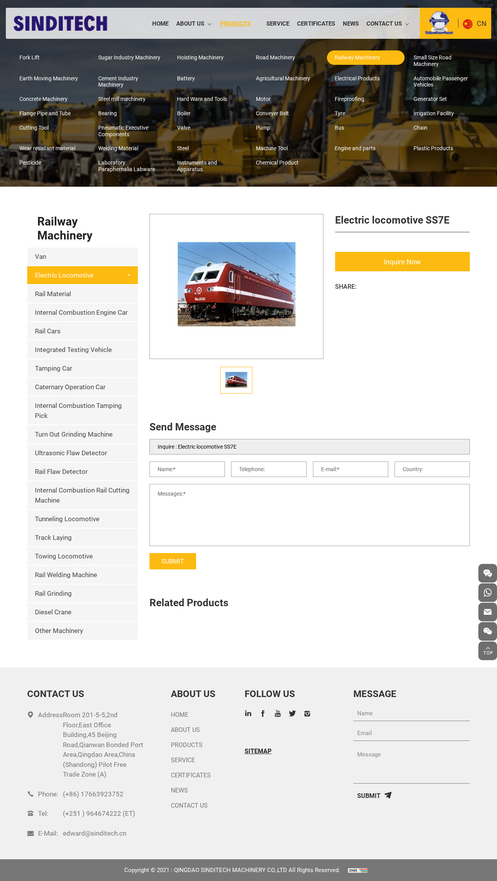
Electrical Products (357, 78)
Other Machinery (59, 630)
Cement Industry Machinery (118, 81)
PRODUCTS (235, 23)
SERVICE (277, 23)
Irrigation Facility (434, 113)
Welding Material (118, 148)
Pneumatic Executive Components (123, 131)
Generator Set (430, 98)
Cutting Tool (34, 127)
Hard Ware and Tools (202, 98)
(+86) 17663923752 (93, 793)
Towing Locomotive (64, 555)
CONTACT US (384, 23)
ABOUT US (190, 23)
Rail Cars (48, 330)
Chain (420, 127)
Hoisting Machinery (200, 57)
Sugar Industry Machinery (129, 57)
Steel (183, 148)
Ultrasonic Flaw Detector (71, 452)
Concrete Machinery (43, 98)
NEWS (351, 23)
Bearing (107, 113)
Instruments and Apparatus (197, 166)
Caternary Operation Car (70, 386)
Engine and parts (355, 148)
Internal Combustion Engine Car (81, 312)
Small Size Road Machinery (433, 61)
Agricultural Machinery (283, 78)
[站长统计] (357, 870)
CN (482, 23)
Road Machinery (275, 57)
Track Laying (53, 537)
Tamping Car (53, 368)
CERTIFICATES (316, 23)
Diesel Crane (53, 611)
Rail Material (53, 293)
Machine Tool (272, 148)
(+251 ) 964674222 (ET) (99, 813)
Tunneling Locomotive (67, 518)
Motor (263, 98)
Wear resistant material (47, 148)
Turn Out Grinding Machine (74, 434)
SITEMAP (258, 751)
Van (40, 256)
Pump (263, 127)
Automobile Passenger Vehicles (441, 81)
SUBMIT (173, 561)
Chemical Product (277, 162)
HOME (160, 23)
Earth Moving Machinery (48, 78)
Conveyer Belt (272, 113)
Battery (186, 78)
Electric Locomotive (64, 275)
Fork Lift (29, 57)
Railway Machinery (357, 57)
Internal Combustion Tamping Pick (78, 410)
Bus (339, 127)
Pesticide (30, 162)
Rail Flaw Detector (61, 471)
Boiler (184, 113)
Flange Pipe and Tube (45, 113)
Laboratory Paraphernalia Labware (126, 166)
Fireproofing (349, 98)
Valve (183, 127)
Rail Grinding (53, 593)
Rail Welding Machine (66, 574)
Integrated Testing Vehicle (73, 349)
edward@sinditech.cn (94, 833)
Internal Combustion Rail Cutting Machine (82, 495)
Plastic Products (433, 148)
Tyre (340, 113)
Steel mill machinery (122, 98)
